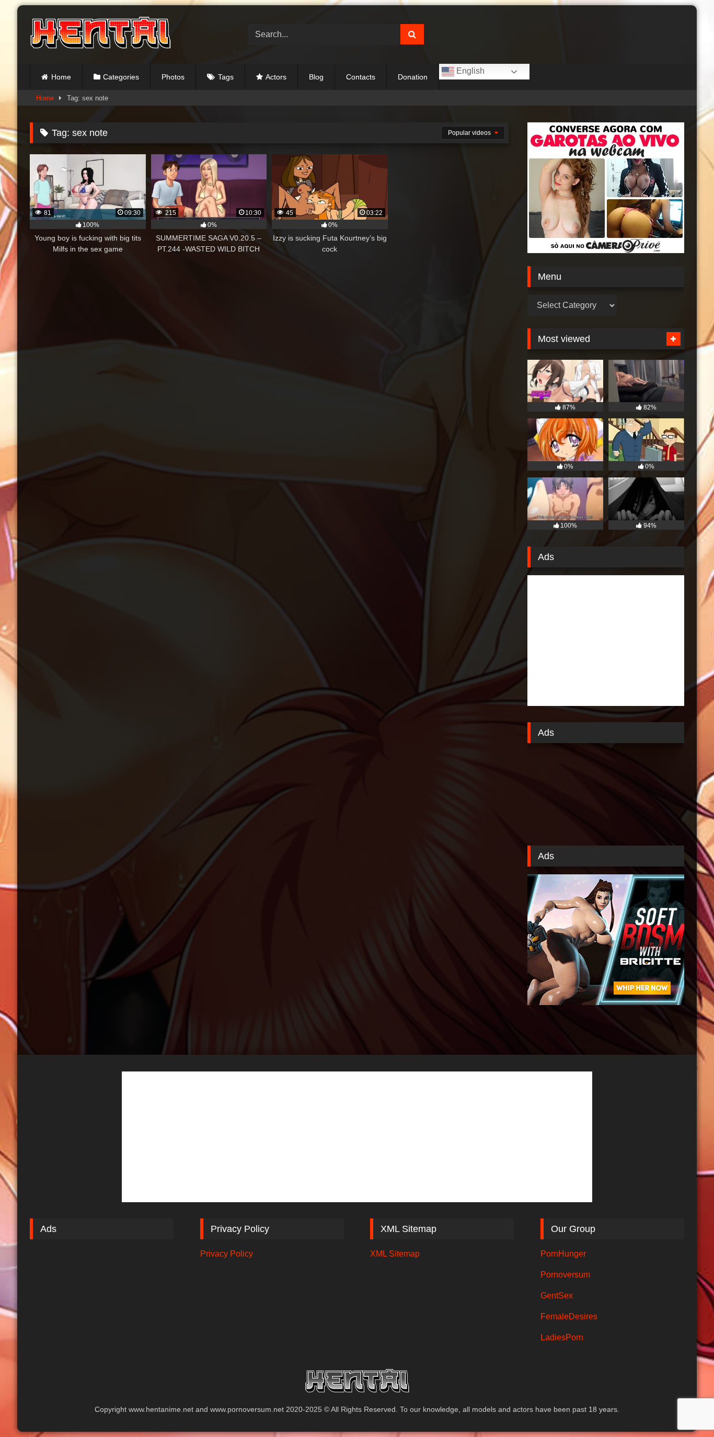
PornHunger (563, 1253)
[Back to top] (681, 1406)
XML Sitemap (395, 1253)
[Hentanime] (100, 34)
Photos (173, 77)
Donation (413, 77)
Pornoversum (565, 1274)
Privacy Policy (226, 1253)
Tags (226, 77)
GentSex (556, 1295)
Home (61, 77)
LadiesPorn (561, 1337)
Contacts (360, 77)
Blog (316, 77)
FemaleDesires (568, 1316)
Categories (121, 77)
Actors (276, 77)
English (469, 70)
